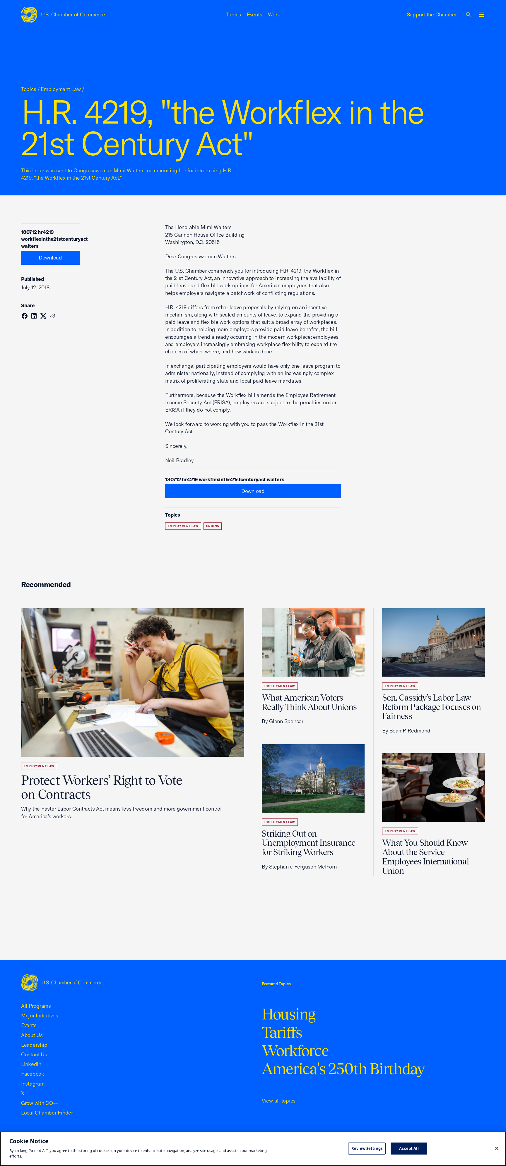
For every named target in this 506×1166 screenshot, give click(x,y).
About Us (32, 1035)
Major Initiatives (39, 1015)
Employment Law (61, 89)
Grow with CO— (39, 1103)
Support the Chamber (432, 14)
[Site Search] (468, 14)
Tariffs (282, 1032)
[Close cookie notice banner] (496, 1148)
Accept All (408, 1148)
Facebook (32, 1073)
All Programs (36, 1005)
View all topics (278, 1100)
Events (254, 14)
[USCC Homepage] (61, 982)
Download (50, 257)
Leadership (34, 1044)
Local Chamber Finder (47, 1112)
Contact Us (34, 1054)
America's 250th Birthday (343, 1069)
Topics (233, 14)
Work (274, 14)
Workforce (295, 1051)
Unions (212, 526)
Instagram (33, 1083)
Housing (288, 1014)
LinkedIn (31, 1064)
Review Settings (366, 1148)
